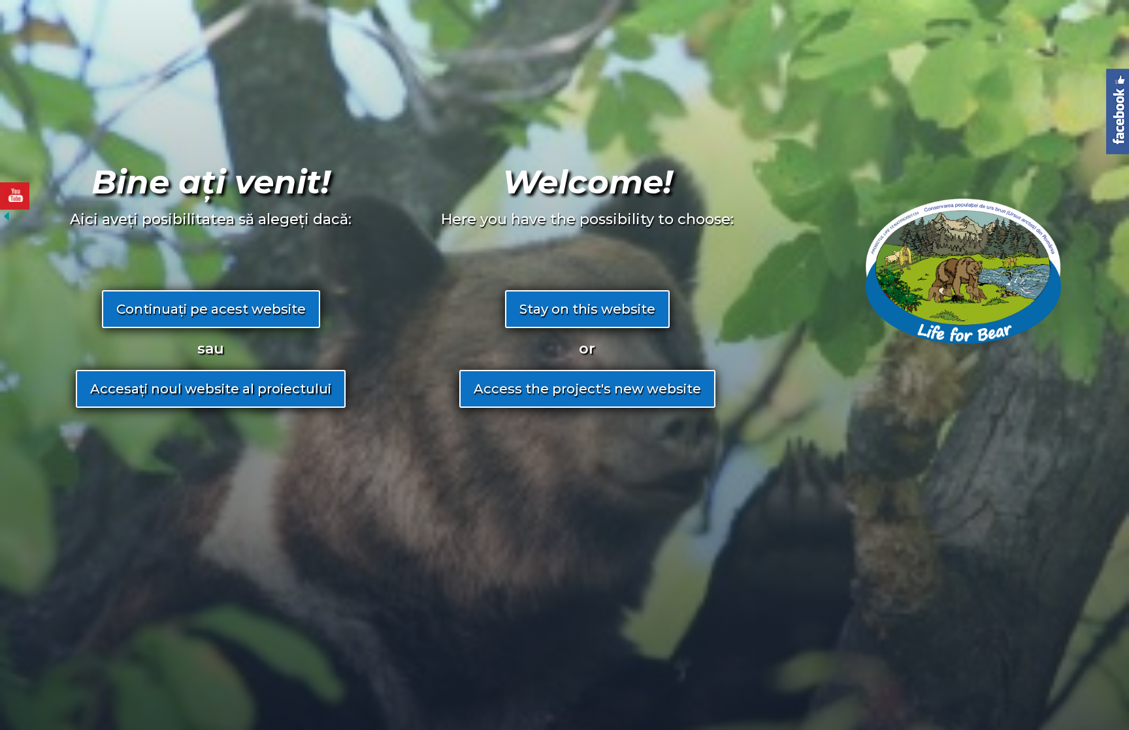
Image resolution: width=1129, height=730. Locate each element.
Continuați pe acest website (211, 309)
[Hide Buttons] (6, 219)
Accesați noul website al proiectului (210, 389)
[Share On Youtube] (14, 196)
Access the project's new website (587, 389)
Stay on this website (587, 309)
